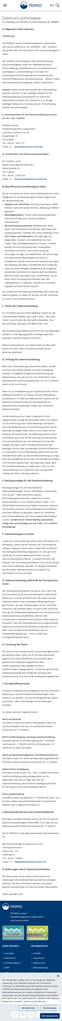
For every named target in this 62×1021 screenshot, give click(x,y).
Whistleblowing (40, 967)
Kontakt (37, 953)
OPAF (7, 967)
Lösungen (9, 953)
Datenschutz (39, 962)
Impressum (38, 958)
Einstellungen (50, 1008)
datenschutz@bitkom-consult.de (30, 179)
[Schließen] (58, 976)
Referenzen (10, 958)
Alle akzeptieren (50, 1015)
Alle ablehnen (28, 1008)
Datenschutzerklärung (34, 1001)
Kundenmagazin (12, 962)
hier (19, 998)
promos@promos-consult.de (28, 146)
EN (52, 5)
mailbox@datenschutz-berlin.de (30, 861)
